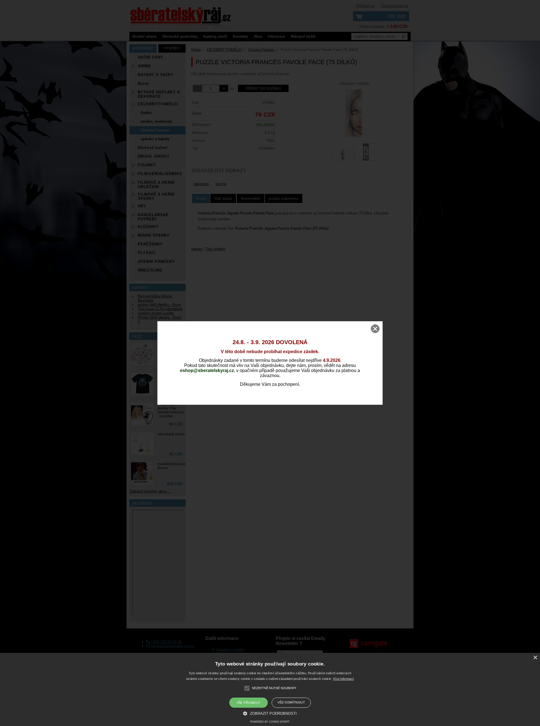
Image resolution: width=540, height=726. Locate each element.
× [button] (535, 658)
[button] (270, 713)
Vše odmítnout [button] (291, 702)
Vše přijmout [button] (249, 702)
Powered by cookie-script (270, 721)
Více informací (343, 678)
